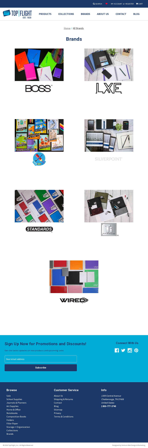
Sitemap (58, 409)
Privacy (57, 413)
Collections (66, 14)
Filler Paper (12, 423)
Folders (10, 420)
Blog (136, 14)
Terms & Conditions (63, 416)
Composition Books (16, 416)
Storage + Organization (18, 426)
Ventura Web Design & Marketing (133, 445)
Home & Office (14, 409)
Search (98, 3)
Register (129, 3)
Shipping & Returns (63, 399)
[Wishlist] (106, 4)
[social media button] (117, 350)
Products (45, 14)
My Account (116, 3)
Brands (85, 14)
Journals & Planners (16, 402)
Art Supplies (12, 406)
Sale (9, 395)
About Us (103, 14)
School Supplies (14, 399)
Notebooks (12, 413)
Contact (121, 14)
